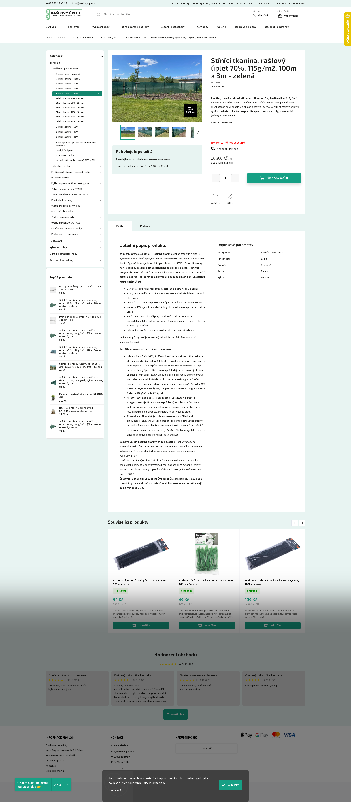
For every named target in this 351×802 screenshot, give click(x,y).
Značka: (217, 86)
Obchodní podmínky (179, 3)
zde (163, 783)
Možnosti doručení (228, 149)
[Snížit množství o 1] (216, 178)
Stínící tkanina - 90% (67, 89)
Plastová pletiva (60, 178)
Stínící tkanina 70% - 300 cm (70, 121)
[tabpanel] (207, 581)
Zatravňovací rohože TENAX (66, 189)
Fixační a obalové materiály (66, 228)
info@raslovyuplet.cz (122, 752)
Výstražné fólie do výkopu (65, 206)
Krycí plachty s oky (61, 200)
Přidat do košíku (277, 178)
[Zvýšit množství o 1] (235, 178)
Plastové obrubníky (62, 211)
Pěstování (56, 241)
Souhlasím (233, 785)
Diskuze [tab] (145, 226)
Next (302, 523)
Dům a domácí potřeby (63, 254)
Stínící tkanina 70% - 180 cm (70, 112)
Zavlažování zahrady (62, 217)
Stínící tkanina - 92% (67, 84)
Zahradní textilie (60, 166)
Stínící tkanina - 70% (67, 93)
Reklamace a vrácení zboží (241, 3)
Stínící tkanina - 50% (67, 132)
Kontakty (281, 3)
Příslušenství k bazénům (64, 234)
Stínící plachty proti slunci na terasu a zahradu (76, 144)
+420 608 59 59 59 (120, 757)
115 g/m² (266, 265)
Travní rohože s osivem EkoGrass (69, 195)
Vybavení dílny (58, 247)
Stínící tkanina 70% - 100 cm (70, 98)
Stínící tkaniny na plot (68, 74)
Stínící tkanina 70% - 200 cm (70, 116)
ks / (207, 748)
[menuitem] (54, 27)
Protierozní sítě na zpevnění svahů (70, 172)
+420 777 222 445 (120, 762)
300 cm (265, 277)
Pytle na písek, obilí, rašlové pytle (70, 183)
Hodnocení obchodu (175, 654)
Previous (295, 523)
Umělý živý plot (64, 150)
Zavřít (295, 209)
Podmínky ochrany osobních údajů (209, 3)
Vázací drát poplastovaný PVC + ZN (75, 160)
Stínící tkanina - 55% (67, 127)
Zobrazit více (175, 714)
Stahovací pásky (65, 155)
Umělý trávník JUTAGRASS (65, 223)
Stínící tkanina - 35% (67, 137)
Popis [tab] (119, 226)
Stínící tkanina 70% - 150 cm (70, 107)
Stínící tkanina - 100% (68, 79)
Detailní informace (222, 123)
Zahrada (55, 63)
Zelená (265, 271)
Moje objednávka (297, 3)
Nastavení (115, 790)
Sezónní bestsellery (62, 260)
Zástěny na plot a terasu (64, 69)
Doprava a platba (265, 3)
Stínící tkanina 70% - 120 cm (70, 103)
